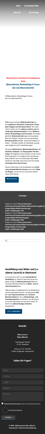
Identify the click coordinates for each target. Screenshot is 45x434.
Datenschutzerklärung (27, 428)
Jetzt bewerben (13, 311)
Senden (8, 417)
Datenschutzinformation (12, 404)
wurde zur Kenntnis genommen (22, 404)
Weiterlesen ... (12, 179)
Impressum (13, 428)
